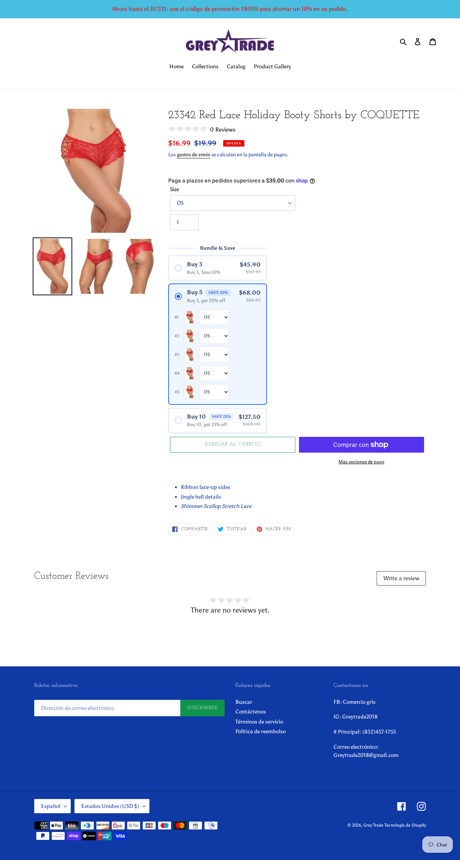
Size (174, 189)
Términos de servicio (259, 721)
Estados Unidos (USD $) (110, 806)
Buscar (243, 702)
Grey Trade (373, 825)
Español (50, 806)
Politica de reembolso (260, 731)
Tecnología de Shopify (405, 825)
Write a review (401, 578)
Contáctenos (250, 711)
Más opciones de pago (361, 461)
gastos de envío (193, 155)
